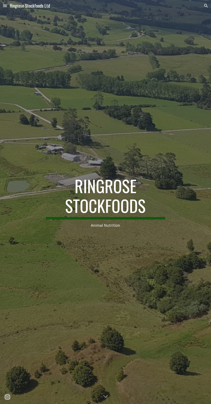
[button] (5, 5)
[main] (105, 202)
